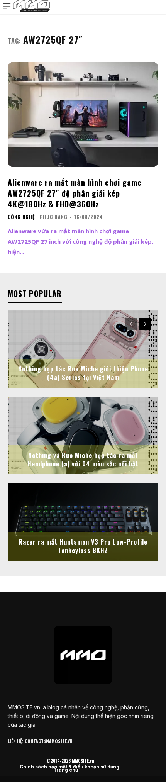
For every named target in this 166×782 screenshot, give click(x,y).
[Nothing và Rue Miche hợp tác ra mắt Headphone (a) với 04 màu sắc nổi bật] (83, 435)
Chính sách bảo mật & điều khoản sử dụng (69, 767)
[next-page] (145, 324)
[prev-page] (131, 324)
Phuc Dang (54, 217)
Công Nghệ (21, 217)
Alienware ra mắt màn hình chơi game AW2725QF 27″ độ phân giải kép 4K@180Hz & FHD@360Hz (75, 193)
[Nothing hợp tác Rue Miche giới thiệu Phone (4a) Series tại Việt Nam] (83, 349)
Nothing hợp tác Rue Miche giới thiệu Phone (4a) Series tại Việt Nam (83, 373)
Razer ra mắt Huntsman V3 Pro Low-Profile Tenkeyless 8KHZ (83, 546)
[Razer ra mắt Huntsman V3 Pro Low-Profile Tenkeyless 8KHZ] (83, 522)
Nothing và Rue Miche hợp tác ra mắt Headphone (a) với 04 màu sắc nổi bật (83, 459)
